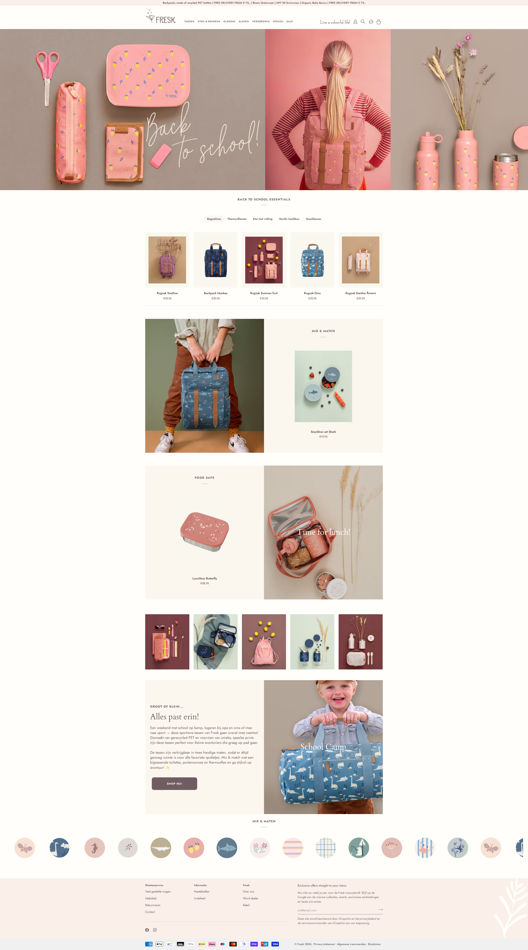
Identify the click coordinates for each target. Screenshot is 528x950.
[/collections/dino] (440, 848)
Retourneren (152, 905)
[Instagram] (155, 930)
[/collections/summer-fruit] (108, 848)
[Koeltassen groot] (323, 532)
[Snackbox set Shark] (323, 386)
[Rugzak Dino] (312, 260)
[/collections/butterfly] (405, 848)
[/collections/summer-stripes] (207, 848)
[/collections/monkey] (372, 848)
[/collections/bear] (273, 848)
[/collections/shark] (141, 848)
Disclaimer (374, 944)
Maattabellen (202, 891)
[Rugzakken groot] (204, 386)
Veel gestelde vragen (158, 891)
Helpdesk (151, 898)
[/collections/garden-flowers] (174, 848)
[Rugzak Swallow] (167, 260)
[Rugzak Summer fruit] (264, 260)
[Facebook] (147, 930)
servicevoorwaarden (314, 923)
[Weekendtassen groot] (323, 747)
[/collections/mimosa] (306, 848)
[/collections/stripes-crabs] (339, 848)
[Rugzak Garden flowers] (361, 260)
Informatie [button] (200, 885)
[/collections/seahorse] (475, 848)
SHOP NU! (174, 784)
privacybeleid (367, 918)
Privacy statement (324, 944)
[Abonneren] (379, 909)
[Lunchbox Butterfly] (205, 533)
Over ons (248, 891)
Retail (246, 905)
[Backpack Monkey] (215, 260)
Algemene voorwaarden (351, 944)
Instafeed (199, 898)
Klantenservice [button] (154, 885)
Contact (150, 912)
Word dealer (250, 898)
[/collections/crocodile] (75, 848)
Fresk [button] (246, 885)
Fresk (300, 944)
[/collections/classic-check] (240, 848)
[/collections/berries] (42, 848)
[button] (189, 22)
